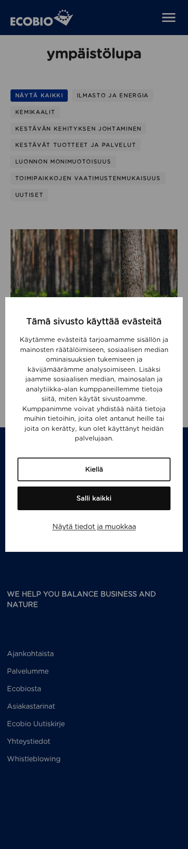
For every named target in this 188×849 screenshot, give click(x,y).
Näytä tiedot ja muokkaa (94, 526)
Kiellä (94, 469)
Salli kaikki (94, 498)
